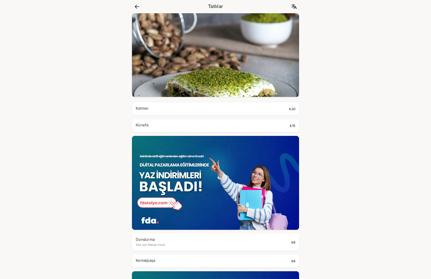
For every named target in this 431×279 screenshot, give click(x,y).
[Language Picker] (294, 6)
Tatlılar (215, 6)
